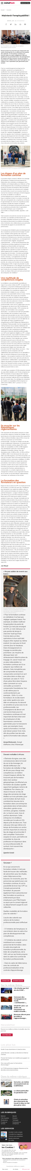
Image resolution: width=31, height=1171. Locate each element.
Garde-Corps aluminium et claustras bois (13, 1049)
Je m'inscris (6, 1035)
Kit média (11, 1140)
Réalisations (4, 1120)
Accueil (2, 9)
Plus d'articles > (6, 1080)
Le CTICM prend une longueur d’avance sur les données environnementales (14, 1069)
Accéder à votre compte (15, 1132)
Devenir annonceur (14, 1138)
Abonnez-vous (25, 3)
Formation (6, 980)
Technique (15, 1120)
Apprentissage (18, 980)
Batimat (3, 1116)
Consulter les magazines (16, 1134)
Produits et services (4, 1122)
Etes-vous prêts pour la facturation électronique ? (11, 1064)
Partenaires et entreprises (17, 1122)
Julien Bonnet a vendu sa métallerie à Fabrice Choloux (14, 1053)
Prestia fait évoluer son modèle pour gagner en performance (15, 1058)
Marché (15, 1116)
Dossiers (9, 9)
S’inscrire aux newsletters (16, 1136)
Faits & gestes (5, 1118)
